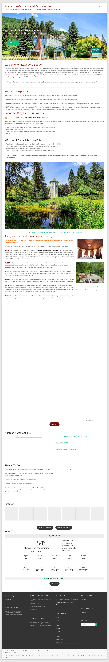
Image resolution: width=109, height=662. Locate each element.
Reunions (62, 653)
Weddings (56, 653)
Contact (58, 634)
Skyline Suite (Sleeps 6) (90, 653)
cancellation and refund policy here (25, 287)
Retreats (67, 653)
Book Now (13, 43)
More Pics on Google (63, 527)
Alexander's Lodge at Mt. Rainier (28, 6)
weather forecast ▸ (54, 578)
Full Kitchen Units (80, 653)
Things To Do (101, 655)
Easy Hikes (94, 655)
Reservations (13, 653)
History (7, 657)
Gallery (37, 653)
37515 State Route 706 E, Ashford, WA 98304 (68, 232)
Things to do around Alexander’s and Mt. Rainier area (20, 479)
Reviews (101, 7)
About (57, 623)
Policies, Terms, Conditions (28, 655)
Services (58, 628)
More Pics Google (44, 653)
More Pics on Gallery (45, 527)
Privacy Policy (59, 639)
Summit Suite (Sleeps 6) (11, 655)
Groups (51, 653)
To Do (89, 655)
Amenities (32, 653)
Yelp (79, 655)
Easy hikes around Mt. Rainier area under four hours (20, 484)
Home (57, 617)
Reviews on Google (72, 655)
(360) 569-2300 (31, 232)
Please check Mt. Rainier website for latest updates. (67, 602)
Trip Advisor (84, 655)
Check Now (8, 599)
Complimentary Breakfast (23, 653)
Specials (72, 653)
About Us (44, 655)
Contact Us (38, 655)
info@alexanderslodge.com (46, 232)
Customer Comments (62, 655)
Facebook (83, 599)
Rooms (49, 655)
